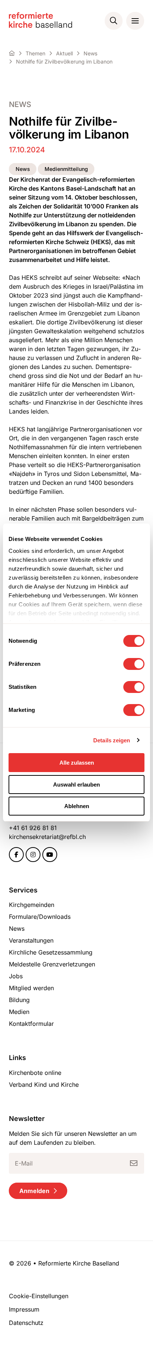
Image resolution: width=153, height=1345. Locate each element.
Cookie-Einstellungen (38, 1296)
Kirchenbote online (35, 1072)
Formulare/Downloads (40, 916)
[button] (114, 21)
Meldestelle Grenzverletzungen (52, 964)
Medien (19, 1011)
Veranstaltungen (31, 940)
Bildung (19, 1000)
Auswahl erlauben (76, 784)
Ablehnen (76, 806)
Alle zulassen (76, 762)
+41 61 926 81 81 (33, 828)
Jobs (16, 976)
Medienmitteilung (66, 169)
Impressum (24, 1309)
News (20, 104)
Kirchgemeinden (31, 904)
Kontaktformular (31, 1023)
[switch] (133, 664)
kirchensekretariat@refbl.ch (47, 836)
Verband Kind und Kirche (44, 1084)
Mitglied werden (31, 988)
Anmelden (34, 1191)
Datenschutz (26, 1322)
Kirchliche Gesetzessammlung (50, 952)
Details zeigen (111, 740)
